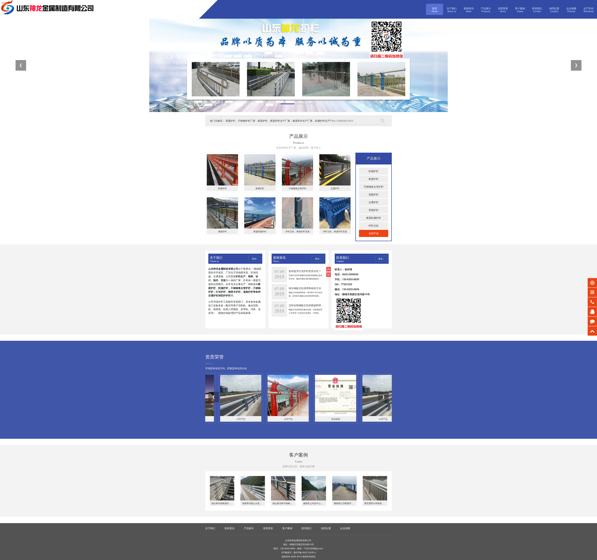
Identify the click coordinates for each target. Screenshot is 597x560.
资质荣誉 (268, 528)
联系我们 (307, 528)
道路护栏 (374, 194)
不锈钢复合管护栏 (297, 188)
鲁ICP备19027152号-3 (305, 552)
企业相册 (345, 528)
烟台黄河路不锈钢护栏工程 (286, 503)
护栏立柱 (374, 225)
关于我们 (210, 528)
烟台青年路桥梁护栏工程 (223, 503)
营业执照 (275, 418)
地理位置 (326, 528)
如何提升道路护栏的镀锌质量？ (306, 305)
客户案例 (287, 528)
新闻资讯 (229, 528)
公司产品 (227, 418)
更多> (254, 258)
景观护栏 (222, 231)
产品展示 (249, 528)
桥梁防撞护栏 (259, 231)
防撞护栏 (222, 188)
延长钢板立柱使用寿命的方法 (305, 271)
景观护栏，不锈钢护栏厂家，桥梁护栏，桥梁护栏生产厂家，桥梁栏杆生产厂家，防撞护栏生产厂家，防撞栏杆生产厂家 (291, 120)
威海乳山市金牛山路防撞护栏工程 (319, 503)
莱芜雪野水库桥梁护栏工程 (377, 503)
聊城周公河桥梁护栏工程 (346, 503)
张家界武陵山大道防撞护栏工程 (257, 503)
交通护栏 (335, 188)
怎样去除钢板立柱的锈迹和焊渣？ (307, 288)
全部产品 (374, 233)
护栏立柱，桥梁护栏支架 (298, 231)
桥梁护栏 (260, 188)
